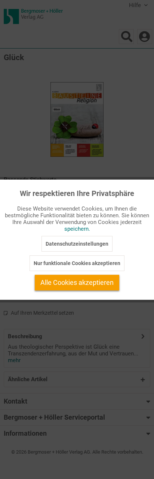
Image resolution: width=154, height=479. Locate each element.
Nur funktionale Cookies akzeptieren (77, 263)
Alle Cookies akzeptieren (77, 282)
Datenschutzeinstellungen (77, 244)
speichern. (77, 228)
